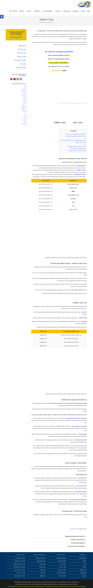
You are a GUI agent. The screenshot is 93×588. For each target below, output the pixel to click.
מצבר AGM (42, 576)
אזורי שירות (63, 564)
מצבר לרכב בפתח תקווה (19, 564)
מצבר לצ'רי (23, 64)
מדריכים (84, 561)
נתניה (25, 122)
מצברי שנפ (42, 570)
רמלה (25, 118)
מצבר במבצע (42, 564)
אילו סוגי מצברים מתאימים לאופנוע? (74, 536)
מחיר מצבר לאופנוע (81, 142)
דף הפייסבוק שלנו (38, 584)
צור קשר (84, 576)
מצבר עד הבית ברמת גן (19, 570)
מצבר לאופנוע (42, 22)
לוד (25, 114)
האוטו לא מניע (62, 576)
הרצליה (24, 99)
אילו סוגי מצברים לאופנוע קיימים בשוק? (76, 136)
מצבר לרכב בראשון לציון (19, 567)
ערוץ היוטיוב (30, 584)
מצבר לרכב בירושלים (20, 561)
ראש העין (24, 124)
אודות (84, 564)
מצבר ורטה (42, 573)
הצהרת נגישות (83, 570)
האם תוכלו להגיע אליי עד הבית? (75, 546)
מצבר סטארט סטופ (40, 561)
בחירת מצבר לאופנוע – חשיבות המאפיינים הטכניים (73, 140)
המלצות (84, 567)
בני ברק (24, 101)
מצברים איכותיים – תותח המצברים (77, 151)
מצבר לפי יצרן (62, 567)
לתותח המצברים (56, 515)
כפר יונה (24, 120)
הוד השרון (24, 105)
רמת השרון (23, 107)
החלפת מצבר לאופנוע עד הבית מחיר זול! (75, 134)
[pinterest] (11, 79)
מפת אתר (25, 584)
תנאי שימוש (83, 573)
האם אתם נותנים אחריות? (77, 543)
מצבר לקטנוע (42, 567)
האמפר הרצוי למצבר (39, 290)
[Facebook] (21, 79)
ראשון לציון (23, 91)
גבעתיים (24, 97)
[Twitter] (17, 79)
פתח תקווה (23, 95)
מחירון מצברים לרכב (61, 558)
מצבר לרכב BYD (21, 53)
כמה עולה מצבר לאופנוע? (77, 540)
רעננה (25, 116)
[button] (59, 536)
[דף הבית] (53, 22)
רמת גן (24, 93)
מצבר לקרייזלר (22, 49)
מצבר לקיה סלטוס (21, 68)
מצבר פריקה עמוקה (40, 558)
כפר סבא (24, 109)
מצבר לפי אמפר (62, 570)
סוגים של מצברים (62, 561)
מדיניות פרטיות (18, 584)
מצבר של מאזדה (36, 273)
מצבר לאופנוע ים (74, 529)
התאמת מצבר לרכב (61, 573)
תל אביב (24, 89)
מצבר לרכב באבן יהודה (20, 60)
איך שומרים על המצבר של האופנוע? (77, 147)
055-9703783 (57, 70)
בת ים (25, 103)
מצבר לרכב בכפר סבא (20, 576)
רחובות (24, 112)
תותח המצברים (82, 558)
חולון (25, 87)
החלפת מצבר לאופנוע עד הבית (78, 149)
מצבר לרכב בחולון (21, 573)
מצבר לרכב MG (22, 57)
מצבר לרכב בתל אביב (20, 558)
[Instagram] (14, 79)
